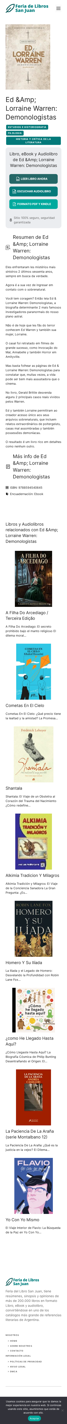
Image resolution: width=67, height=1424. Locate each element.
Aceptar (34, 1418)
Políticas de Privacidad (26, 1361)
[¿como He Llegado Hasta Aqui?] (33, 1030)
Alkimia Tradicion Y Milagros (32, 875)
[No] (62, 1410)
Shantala (14, 788)
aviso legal (18, 1366)
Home (13, 1341)
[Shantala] (33, 780)
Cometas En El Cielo (25, 705)
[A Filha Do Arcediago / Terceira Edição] (33, 604)
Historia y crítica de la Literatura (33, 141)
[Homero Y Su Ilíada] (33, 954)
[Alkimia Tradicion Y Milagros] (33, 867)
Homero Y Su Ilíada (24, 962)
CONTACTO (16, 1350)
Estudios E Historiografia (27, 127)
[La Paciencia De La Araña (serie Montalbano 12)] (33, 1123)
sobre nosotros (21, 1346)
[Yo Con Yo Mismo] (33, 1212)
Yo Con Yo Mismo (22, 1219)
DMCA (13, 1371)
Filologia (15, 133)
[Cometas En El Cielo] (33, 697)
